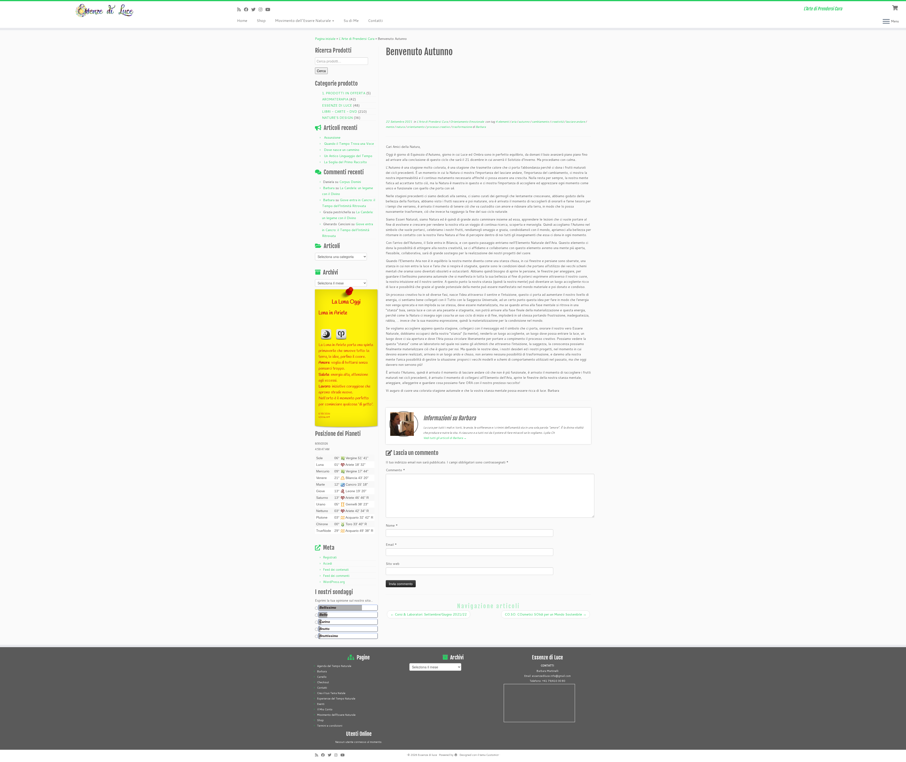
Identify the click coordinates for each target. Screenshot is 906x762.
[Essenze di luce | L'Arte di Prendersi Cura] (104, 11)
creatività (557, 122)
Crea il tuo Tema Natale (331, 693)
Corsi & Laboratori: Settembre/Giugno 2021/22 (428, 614)
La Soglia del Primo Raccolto (345, 162)
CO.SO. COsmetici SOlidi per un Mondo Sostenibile (545, 614)
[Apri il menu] (886, 21)
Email (391, 544)
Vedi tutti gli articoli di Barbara (444, 438)
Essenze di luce (427, 755)
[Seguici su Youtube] (269, 9)
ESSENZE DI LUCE (337, 105)
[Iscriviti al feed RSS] (240, 9)
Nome (392, 525)
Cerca (321, 70)
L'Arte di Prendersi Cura (356, 38)
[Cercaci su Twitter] (255, 9)
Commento (395, 470)
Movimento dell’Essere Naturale (303, 20)
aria (514, 122)
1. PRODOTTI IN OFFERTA (343, 93)
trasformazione (462, 127)
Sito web (392, 563)
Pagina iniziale (325, 38)
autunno (524, 122)
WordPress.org (334, 582)
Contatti (375, 20)
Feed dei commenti (336, 576)
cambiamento (541, 122)
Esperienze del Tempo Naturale (336, 698)
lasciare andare (576, 122)
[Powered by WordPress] (455, 754)
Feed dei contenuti (336, 569)
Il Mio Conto (324, 709)
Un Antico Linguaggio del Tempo (348, 156)
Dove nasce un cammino (341, 149)
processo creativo (438, 127)
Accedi (327, 563)
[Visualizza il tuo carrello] (895, 7)
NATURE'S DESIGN (337, 117)
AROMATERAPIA (335, 99)
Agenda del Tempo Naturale (334, 666)
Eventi (320, 704)
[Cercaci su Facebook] (247, 9)
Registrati (330, 557)
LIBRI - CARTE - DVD (339, 111)
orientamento (416, 127)
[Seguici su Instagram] (262, 9)
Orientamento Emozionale (467, 122)
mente (390, 127)
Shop (261, 20)
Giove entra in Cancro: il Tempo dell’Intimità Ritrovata (347, 230)
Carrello (322, 677)
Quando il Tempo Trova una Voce (349, 143)
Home (242, 20)
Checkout (323, 682)
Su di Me (351, 20)
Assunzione (332, 137)
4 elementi (503, 122)
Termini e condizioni (329, 726)
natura (400, 127)
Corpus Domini (350, 181)
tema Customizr (489, 755)
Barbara (329, 188)
